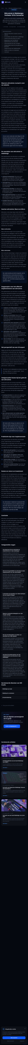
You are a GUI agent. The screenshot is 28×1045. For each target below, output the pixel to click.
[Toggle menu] (25, 2)
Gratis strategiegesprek (11, 726)
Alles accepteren (14, 1037)
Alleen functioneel (10, 1041)
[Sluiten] (24, 1028)
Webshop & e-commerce (8, 693)
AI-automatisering (7, 697)
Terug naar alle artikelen (8, 705)
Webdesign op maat (7, 689)
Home (2, 8)
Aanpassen (22, 1041)
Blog (6, 8)
